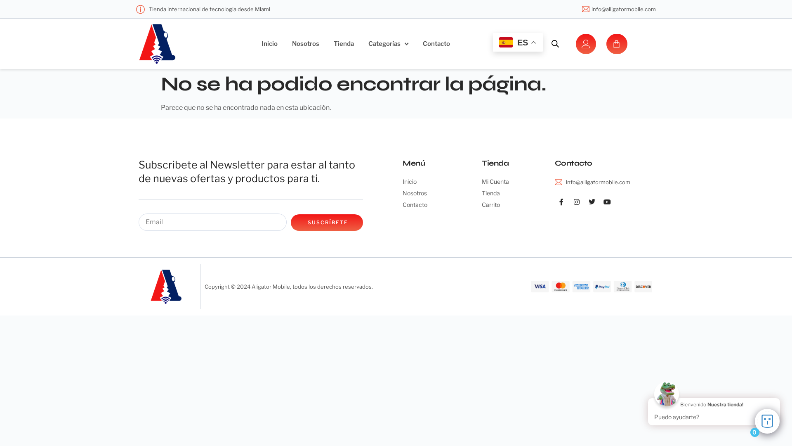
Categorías (384, 43)
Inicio (270, 43)
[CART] (616, 44)
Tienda (344, 43)
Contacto (436, 43)
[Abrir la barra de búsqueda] (555, 43)
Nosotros (305, 43)
